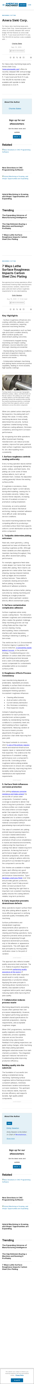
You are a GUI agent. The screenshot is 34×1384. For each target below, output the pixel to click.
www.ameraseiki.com (11, 69)
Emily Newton (17, 295)
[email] (23, 57)
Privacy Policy (20, 1375)
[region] (17, 1376)
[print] (31, 57)
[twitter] (17, 57)
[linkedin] (14, 57)
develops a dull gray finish (12, 878)
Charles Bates (17, 43)
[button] (3, 5)
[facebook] (10, 57)
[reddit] (20, 57)
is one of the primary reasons (18, 745)
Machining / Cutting (9, 15)
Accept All (17, 1380)
